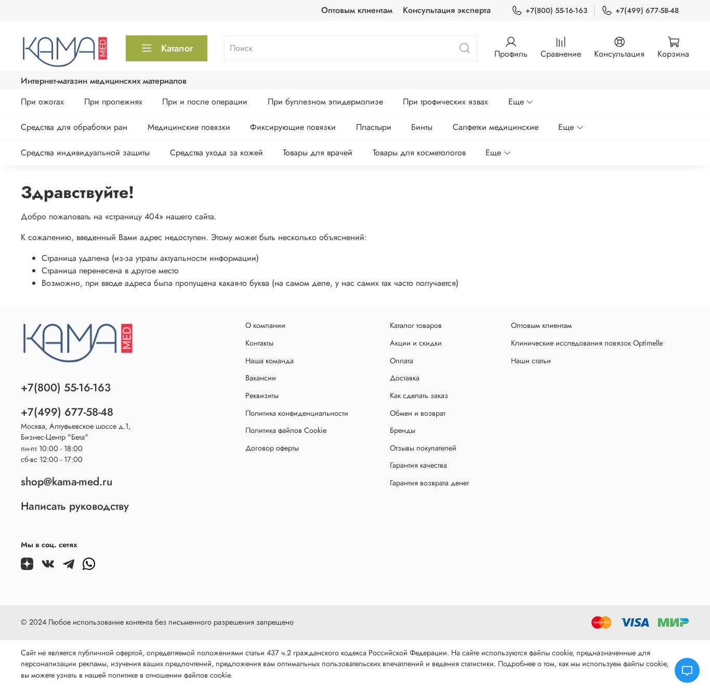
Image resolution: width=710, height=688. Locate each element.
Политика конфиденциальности (296, 413)
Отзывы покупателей (423, 448)
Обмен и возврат (417, 413)
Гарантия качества (418, 465)
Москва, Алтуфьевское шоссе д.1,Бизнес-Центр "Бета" (75, 432)
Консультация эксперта (447, 10)
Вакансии (260, 378)
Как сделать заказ (419, 395)
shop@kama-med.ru (66, 481)
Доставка (404, 378)
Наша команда (269, 360)
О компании (265, 325)
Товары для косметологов (419, 152)
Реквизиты (262, 395)
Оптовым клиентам (356, 10)
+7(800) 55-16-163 (556, 10)
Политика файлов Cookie (285, 430)
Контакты (259, 343)
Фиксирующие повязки (293, 127)
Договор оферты (272, 448)
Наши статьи (531, 360)
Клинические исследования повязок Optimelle (587, 343)
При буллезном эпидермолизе (325, 102)
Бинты (421, 127)
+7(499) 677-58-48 (647, 10)
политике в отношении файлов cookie (169, 675)
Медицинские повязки (189, 127)
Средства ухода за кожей (216, 152)
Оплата (401, 360)
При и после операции (204, 102)
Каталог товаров (416, 325)
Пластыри (373, 127)
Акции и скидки (416, 343)
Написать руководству (75, 506)
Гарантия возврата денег (429, 483)
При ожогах (42, 102)
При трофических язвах (445, 102)
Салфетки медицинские (495, 127)
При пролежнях (113, 102)
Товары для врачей (317, 152)
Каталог (177, 48)
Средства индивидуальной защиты (85, 152)
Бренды (402, 430)
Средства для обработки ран (74, 127)
